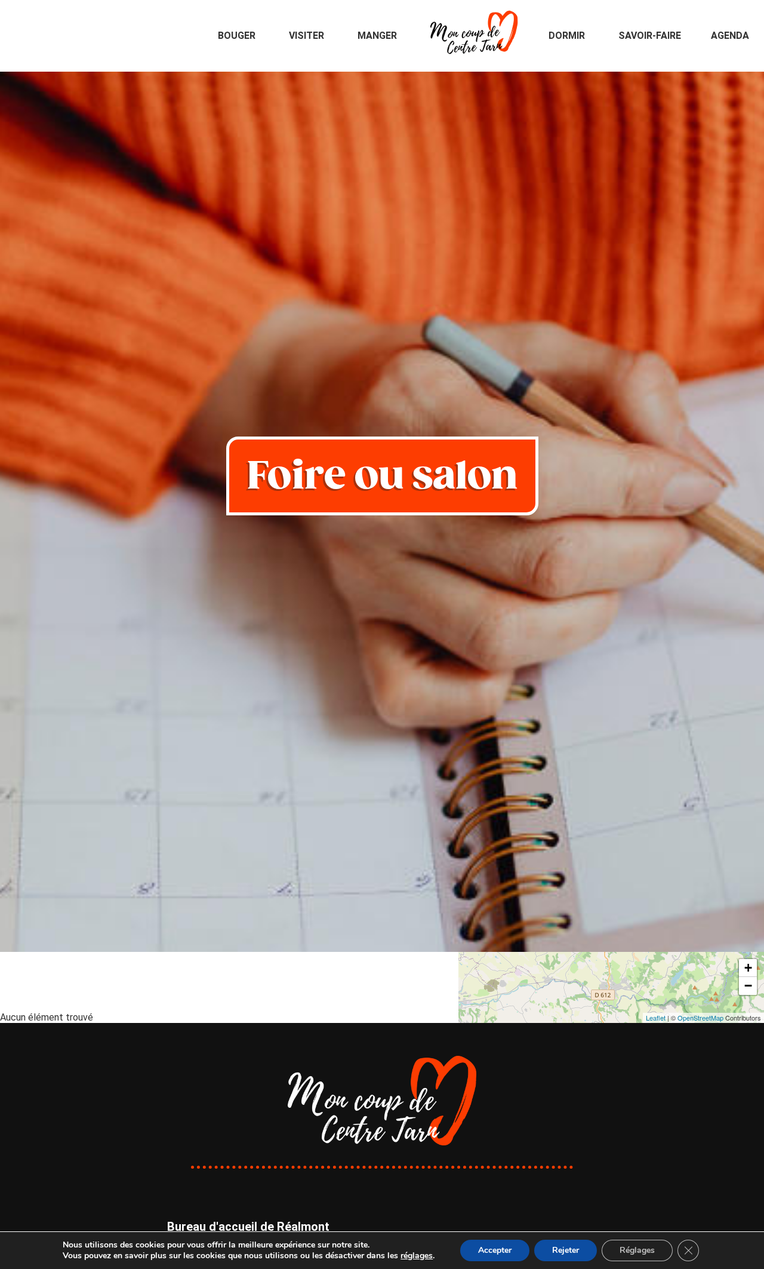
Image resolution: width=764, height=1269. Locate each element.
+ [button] (748, 967)
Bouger (236, 35)
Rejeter (565, 1250)
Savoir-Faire (649, 35)
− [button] (748, 985)
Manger (377, 35)
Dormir (567, 35)
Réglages (637, 1250)
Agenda (730, 35)
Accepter (495, 1250)
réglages (417, 1255)
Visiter (306, 35)
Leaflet (656, 1017)
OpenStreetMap (700, 1017)
